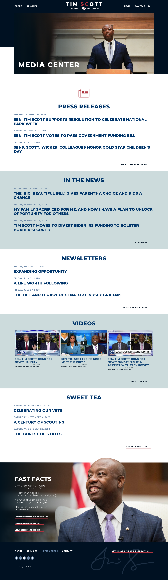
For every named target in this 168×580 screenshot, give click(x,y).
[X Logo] (20, 558)
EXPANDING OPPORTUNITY (40, 271)
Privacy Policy (23, 566)
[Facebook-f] (16, 558)
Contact (140, 6)
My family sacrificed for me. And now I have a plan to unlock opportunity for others (83, 211)
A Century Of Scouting (39, 422)
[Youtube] (24, 558)
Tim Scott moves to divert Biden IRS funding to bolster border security (76, 227)
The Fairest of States (38, 434)
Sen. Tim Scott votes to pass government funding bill (75, 135)
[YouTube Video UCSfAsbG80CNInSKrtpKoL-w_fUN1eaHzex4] (130, 343)
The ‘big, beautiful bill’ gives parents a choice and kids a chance (78, 195)
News (127, 6)
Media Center (50, 551)
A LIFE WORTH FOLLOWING (41, 283)
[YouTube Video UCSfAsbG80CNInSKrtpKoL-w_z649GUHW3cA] (84, 343)
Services (32, 6)
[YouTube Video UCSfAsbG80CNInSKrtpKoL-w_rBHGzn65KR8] (37, 343)
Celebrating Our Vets (38, 410)
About (18, 6)
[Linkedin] (32, 558)
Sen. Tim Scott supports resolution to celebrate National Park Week (80, 121)
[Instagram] (28, 558)
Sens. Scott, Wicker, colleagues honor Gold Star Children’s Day (82, 149)
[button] (149, 6)
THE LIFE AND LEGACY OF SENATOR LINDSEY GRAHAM (67, 295)
